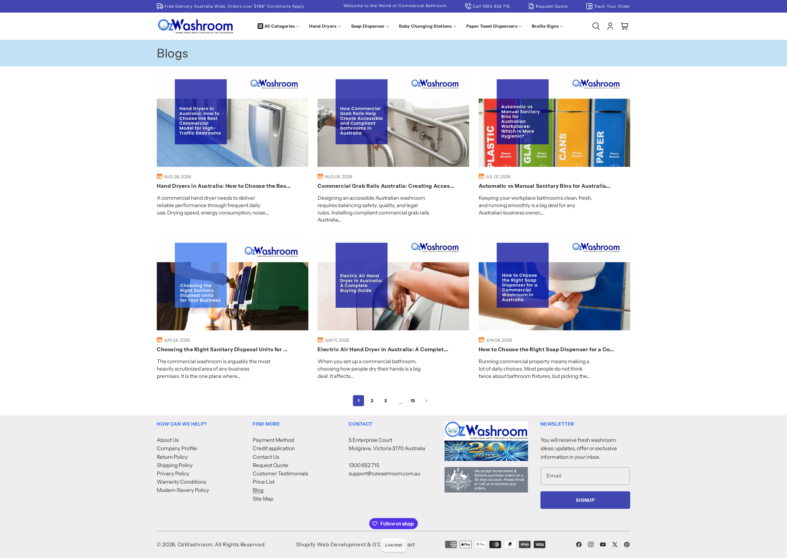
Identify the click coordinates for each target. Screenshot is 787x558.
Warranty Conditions (181, 482)
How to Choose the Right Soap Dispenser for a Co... (546, 349)
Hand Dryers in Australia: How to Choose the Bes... (224, 186)
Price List (264, 482)
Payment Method (273, 440)
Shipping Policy (175, 465)
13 (413, 400)
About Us (168, 440)
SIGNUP (585, 500)
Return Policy (172, 457)
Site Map (263, 499)
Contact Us (266, 457)
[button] (280, 26)
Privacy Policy (173, 473)
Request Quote (270, 465)
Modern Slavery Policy (183, 490)
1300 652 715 (364, 465)
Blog (258, 490)
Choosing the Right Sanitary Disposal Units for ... (222, 349)
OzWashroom (195, 544)
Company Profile (177, 448)
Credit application (274, 448)
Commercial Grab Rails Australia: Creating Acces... (386, 186)
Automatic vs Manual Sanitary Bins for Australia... (545, 186)
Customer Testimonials (280, 473)
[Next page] (426, 400)
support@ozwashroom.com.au (384, 473)
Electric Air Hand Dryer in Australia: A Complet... (383, 349)
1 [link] (358, 400)
